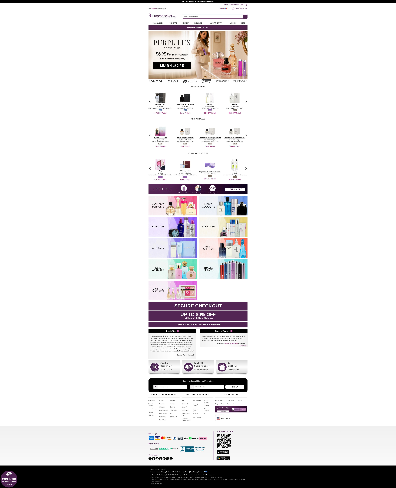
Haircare (198, 23)
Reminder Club (231, 404)
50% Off (161, 400)
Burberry (161, 106)
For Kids (172, 400)
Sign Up (235, 387)
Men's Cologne (152, 409)
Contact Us (185, 404)
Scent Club (162, 420)
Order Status (234, 4)
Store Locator (197, 417)
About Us (184, 407)
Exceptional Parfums (211, 174)
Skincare (173, 23)
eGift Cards (185, 410)
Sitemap (206, 405)
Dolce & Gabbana (186, 173)
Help (242, 4)
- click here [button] (198, 28)
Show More (243, 345)
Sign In (226, 4)
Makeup (186, 23)
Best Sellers (163, 413)
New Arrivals (173, 410)
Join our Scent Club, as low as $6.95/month (198, 1)
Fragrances (158, 23)
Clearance (162, 416)
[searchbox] (213, 17)
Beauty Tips (171, 331)
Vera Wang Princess (231, 343)
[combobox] (215, 17)
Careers (206, 414)
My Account (218, 400)
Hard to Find (173, 416)
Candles (172, 407)
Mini (171, 413)
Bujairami (161, 140)
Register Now (219, 404)
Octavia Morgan (186, 140)
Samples (162, 404)
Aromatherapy (163, 410)
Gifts (243, 23)
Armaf (186, 106)
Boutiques (151, 415)
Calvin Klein (210, 106)
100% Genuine (197, 414)
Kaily (161, 173)
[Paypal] (174, 438)
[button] (246, 80)
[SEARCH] (245, 17)
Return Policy (197, 400)
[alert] (224, 8)
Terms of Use (155, 472)
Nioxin (235, 173)
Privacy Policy (165, 472)
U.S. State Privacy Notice (180, 472)
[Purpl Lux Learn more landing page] (231, 410)
